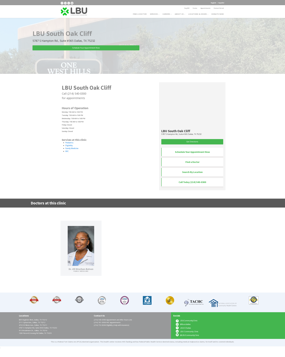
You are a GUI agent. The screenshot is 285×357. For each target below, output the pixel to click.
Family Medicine (71, 148)
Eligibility (69, 145)
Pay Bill (186, 8)
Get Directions (192, 141)
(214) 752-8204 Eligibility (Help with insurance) (111, 325)
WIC (67, 151)
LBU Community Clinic (189, 331)
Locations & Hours (197, 14)
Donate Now (218, 14)
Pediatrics (69, 142)
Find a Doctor (140, 14)
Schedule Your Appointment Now (86, 48)
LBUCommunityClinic (188, 320)
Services (154, 14)
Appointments (206, 8)
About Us (179, 14)
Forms (195, 8)
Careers (166, 14)
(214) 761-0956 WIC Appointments (107, 322)
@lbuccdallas (185, 324)
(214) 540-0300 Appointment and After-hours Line (113, 320)
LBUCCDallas (185, 328)
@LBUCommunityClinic (189, 335)
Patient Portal (219, 8)
